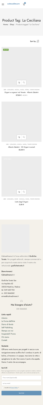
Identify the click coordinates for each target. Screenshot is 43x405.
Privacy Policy (14, 388)
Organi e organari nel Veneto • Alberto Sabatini (21, 92)
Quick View (24, 82)
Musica (17, 90)
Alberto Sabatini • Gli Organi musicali (21, 147)
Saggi (22, 90)
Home (5, 24)
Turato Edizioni (34, 90)
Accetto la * (11, 388)
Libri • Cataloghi (9, 90)
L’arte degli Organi (21, 202)
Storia (27, 90)
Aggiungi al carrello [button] (19, 82)
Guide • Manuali (19, 199)
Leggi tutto (19, 192)
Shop (12, 24)
